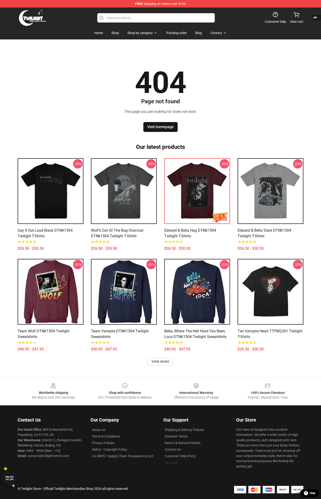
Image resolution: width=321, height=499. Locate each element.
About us (98, 430)
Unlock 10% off (9, 478)
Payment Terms (176, 436)
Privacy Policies (103, 443)
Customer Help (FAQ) (180, 456)
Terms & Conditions (106, 436)
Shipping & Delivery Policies (184, 430)
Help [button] (312, 493)
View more (161, 361)
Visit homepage (160, 127)
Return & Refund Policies (182, 443)
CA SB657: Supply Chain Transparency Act (122, 456)
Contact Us (173, 449)
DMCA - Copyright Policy (109, 449)
